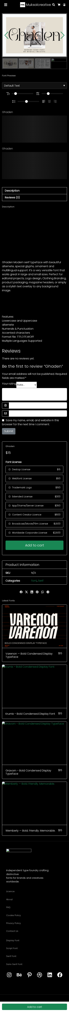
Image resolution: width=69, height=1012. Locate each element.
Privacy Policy (13, 923)
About (9, 899)
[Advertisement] (34, 234)
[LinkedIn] (50, 975)
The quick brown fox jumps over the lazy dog (31, 129)
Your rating (9, 384)
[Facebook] (60, 975)
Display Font (12, 940)
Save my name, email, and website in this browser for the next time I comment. (30, 422)
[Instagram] (9, 975)
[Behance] (19, 975)
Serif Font (11, 956)
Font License (14, 462)
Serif (41, 581)
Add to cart (34, 545)
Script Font (12, 948)
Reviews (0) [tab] (12, 197)
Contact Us (12, 931)
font (34, 581)
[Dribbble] (40, 975)
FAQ (8, 907)
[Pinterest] (29, 975)
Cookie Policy (13, 915)
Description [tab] (12, 191)
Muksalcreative (38, 4)
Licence (10, 891)
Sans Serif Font (14, 964)
